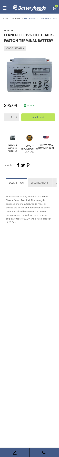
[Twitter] (23, 165)
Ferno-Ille (9, 30)
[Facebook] (18, 165)
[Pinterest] (28, 165)
